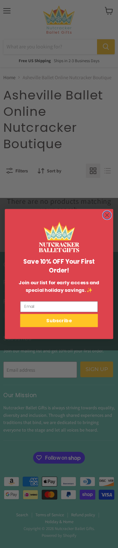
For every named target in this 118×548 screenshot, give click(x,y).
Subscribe (58, 320)
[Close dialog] (107, 215)
